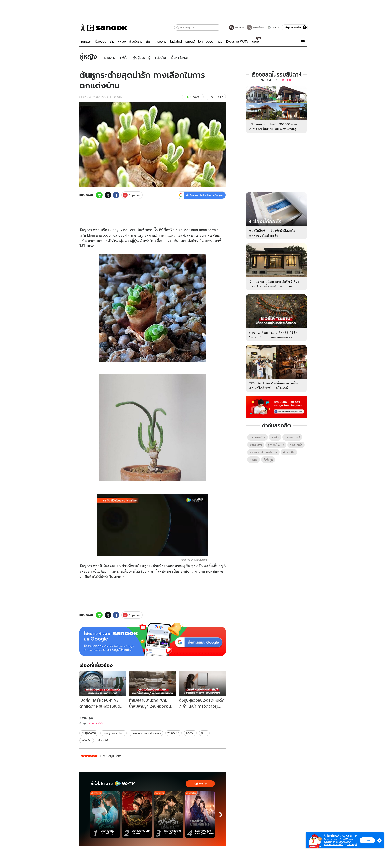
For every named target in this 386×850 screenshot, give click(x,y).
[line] (99, 195)
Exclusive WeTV (237, 41)
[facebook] (116, 195)
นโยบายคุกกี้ (352, 844)
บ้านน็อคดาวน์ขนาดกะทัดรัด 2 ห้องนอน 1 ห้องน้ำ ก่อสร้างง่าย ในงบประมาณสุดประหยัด (274, 286)
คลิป (220, 41)
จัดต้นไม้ (103, 740)
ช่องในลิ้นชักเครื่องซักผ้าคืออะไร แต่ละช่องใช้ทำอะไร (272, 233)
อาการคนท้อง (257, 437)
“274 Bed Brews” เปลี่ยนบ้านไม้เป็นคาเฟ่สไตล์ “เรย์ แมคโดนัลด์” (273, 385)
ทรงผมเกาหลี (292, 437)
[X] (108, 195)
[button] (177, 27)
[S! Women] (89, 756)
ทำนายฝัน (289, 452)
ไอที (200, 41)
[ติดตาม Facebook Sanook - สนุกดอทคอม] (276, 406)
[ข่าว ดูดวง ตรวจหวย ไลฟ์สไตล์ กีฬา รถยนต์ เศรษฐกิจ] (103, 27)
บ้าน (195, 240)
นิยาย (255, 41)
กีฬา (148, 41)
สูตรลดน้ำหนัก (276, 445)
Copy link (134, 195)
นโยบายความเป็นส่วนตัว (333, 844)
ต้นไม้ (93, 576)
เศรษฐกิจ (161, 41)
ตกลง (367, 840)
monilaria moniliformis (146, 733)
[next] (221, 815)
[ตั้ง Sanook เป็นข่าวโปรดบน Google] (152, 639)
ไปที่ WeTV (200, 784)
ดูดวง (122, 41)
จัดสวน (190, 733)
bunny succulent (113, 733)
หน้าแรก (86, 41)
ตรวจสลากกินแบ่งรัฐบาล (263, 452)
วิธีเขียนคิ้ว (296, 445)
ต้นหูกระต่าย (89, 733)
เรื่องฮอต (100, 41)
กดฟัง (196, 97)
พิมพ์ (120, 97)
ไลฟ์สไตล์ (176, 41)
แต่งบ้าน (87, 740)
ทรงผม (254, 460)
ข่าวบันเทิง (135, 41)
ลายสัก (275, 437)
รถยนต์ (190, 41)
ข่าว (112, 41)
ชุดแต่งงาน (256, 445)
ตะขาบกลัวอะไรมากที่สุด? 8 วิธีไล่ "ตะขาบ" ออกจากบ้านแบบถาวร (273, 334)
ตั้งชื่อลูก (268, 460)
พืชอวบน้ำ (173, 733)
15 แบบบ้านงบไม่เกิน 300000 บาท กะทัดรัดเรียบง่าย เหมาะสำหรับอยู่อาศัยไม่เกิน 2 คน (273, 129)
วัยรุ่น (209, 41)
